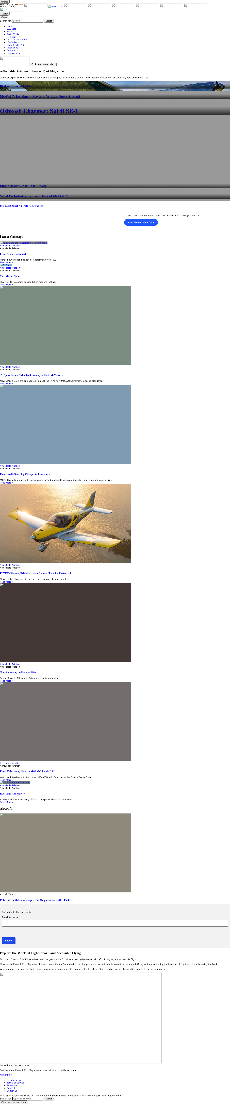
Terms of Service (15, 1082)
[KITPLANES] (124, 6)
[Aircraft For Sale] (100, 6)
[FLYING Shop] (11, 10)
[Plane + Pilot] (12, 6)
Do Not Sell (13, 1090)
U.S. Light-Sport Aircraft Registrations (21, 206)
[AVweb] (56, 6)
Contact (11, 1088)
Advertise (12, 1085)
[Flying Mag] (36, 6)
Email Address (11, 917)
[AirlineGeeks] (76, 6)
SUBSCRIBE (6, 1075)
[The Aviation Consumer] (148, 6)
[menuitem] (118, 26)
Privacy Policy (14, 1080)
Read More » (6, 262)
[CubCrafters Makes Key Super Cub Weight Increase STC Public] (115, 853)
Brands (4, 2)
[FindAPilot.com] (195, 6)
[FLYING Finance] (172, 6)
